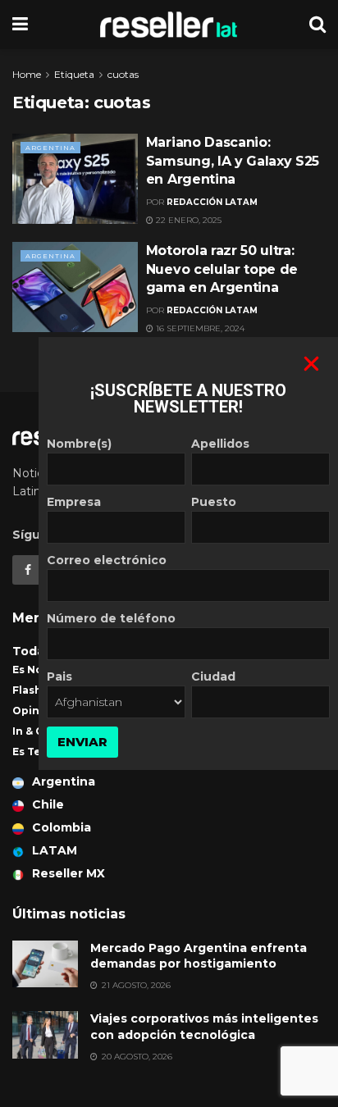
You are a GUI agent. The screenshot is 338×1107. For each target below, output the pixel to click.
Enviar (82, 741)
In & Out (34, 731)
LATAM (54, 850)
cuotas (123, 74)
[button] (311, 363)
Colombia (61, 827)
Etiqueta (74, 74)
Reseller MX (68, 873)
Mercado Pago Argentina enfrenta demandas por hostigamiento (198, 956)
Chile (48, 804)
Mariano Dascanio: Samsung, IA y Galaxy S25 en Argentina (232, 160)
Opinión (34, 710)
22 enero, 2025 (187, 220)
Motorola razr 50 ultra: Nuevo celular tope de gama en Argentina (222, 269)
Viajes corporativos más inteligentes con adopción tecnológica (204, 1026)
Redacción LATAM (212, 202)
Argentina (50, 148)
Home (26, 74)
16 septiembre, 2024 (198, 328)
